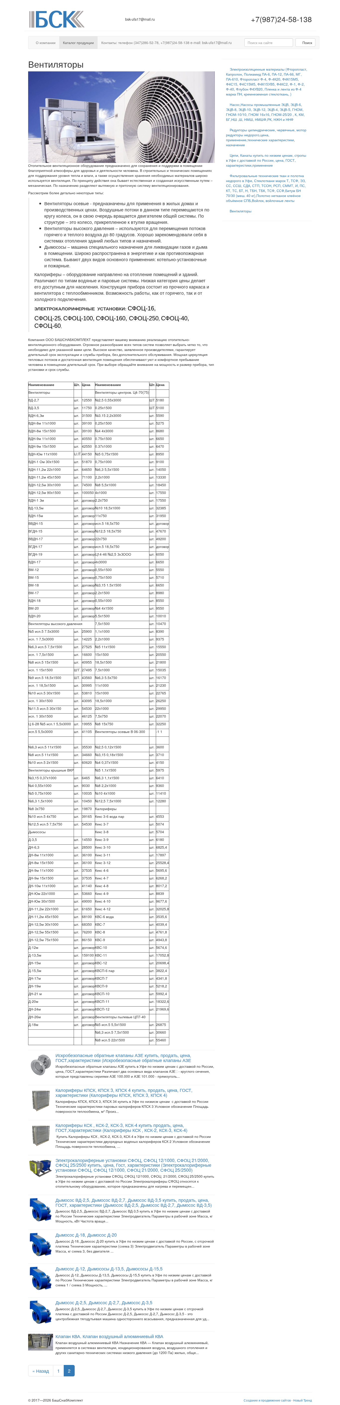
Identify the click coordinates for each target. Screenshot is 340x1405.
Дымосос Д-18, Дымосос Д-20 (86, 1234)
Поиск (306, 42)
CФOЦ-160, (112, 318)
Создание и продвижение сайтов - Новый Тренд (278, 1400)
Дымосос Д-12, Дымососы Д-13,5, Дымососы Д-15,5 (109, 1268)
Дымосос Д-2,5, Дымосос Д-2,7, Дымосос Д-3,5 (104, 1302)
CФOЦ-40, (175, 318)
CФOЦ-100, (79, 318)
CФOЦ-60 (47, 325)
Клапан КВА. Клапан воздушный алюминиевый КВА (109, 1336)
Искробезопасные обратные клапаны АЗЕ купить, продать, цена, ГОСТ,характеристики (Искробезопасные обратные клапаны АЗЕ (123, 1057)
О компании (46, 42)
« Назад (40, 1370)
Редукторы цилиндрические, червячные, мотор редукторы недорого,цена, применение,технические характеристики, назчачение (266, 137)
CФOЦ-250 (144, 318)
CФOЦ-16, (142, 308)
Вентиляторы (240, 210)
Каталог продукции (78, 42)
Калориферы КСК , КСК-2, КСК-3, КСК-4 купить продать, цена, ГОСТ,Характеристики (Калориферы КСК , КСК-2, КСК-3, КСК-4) (121, 1127)
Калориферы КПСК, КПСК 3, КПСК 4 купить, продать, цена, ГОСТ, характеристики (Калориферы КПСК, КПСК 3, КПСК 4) (124, 1092)
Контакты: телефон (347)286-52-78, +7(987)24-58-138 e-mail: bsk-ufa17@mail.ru (166, 42)
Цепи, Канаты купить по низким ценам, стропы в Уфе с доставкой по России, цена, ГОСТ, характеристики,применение (266, 160)
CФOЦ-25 (47, 318)
